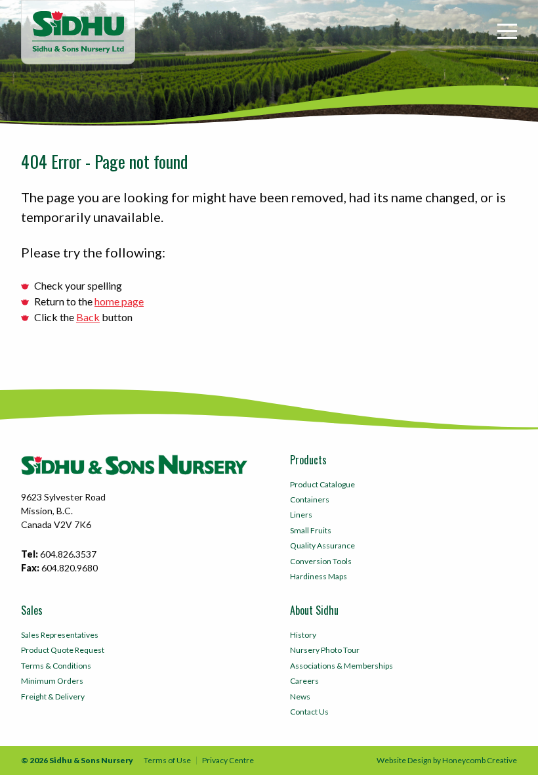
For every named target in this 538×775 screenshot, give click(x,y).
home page (119, 301)
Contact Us (309, 712)
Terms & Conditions (56, 666)
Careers (304, 681)
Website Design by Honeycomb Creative (447, 760)
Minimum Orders (52, 681)
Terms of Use (167, 760)
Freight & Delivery (53, 696)
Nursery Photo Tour (325, 650)
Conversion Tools (321, 561)
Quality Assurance (322, 545)
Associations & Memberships (341, 666)
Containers (309, 499)
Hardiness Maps (318, 576)
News (300, 696)
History (303, 635)
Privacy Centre (228, 760)
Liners (301, 515)
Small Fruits (310, 530)
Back (88, 317)
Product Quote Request (62, 650)
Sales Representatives (59, 635)
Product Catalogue (322, 484)
